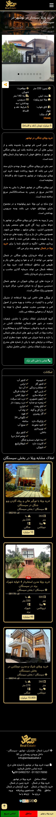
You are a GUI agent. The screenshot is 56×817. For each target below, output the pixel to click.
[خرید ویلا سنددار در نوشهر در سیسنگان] (28, 58)
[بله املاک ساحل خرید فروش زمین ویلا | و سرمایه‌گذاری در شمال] (20, 801)
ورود (11, 790)
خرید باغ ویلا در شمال (42, 787)
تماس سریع (10, 814)
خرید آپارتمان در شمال (17, 787)
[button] (18, 74)
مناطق (47, 790)
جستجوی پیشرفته (25, 790)
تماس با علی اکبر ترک (37, 361)
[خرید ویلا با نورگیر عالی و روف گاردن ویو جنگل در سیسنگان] (28, 480)
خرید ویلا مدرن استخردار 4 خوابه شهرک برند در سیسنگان (28, 584)
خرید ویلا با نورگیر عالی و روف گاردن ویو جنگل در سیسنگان (28, 503)
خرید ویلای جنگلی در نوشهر (39, 138)
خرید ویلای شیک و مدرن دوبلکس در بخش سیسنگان (28, 669)
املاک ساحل (40, 779)
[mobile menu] (51, 4)
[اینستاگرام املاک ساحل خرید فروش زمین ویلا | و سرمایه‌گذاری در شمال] (32, 801)
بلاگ (39, 790)
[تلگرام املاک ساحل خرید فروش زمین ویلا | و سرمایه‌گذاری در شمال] (35, 801)
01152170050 (39, 772)
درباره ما (36, 794)
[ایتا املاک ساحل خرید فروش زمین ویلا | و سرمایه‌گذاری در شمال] (26, 801)
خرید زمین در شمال (19, 783)
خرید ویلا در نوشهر (22, 779)
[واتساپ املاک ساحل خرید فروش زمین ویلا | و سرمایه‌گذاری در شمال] (29, 801)
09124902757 (22, 772)
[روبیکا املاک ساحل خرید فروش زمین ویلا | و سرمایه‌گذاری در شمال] (23, 801)
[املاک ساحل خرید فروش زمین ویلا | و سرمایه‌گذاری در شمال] (10, 5)
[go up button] (4, 806)
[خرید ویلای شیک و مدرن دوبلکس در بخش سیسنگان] (28, 646)
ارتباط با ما (24, 794)
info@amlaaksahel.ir (29, 758)
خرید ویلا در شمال (41, 783)
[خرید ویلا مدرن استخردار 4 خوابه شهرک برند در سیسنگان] (28, 561)
